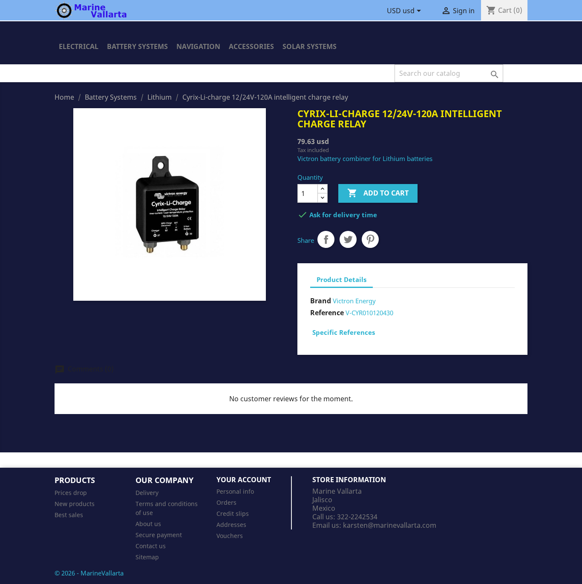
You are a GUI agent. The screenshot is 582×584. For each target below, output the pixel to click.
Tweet (348, 239)
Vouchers (229, 536)
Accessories (251, 46)
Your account (243, 479)
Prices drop (71, 493)
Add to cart (378, 193)
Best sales (69, 515)
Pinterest (370, 239)
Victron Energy (354, 300)
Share (325, 239)
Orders (226, 502)
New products (75, 504)
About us (148, 524)
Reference (327, 312)
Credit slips (232, 513)
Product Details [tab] (341, 279)
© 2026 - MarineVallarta (89, 573)
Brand (320, 300)
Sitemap (147, 557)
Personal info (235, 491)
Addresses (231, 525)
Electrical (78, 46)
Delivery (146, 493)
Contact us (150, 546)
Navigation (198, 46)
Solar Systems (309, 46)
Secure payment (158, 535)
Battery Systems (137, 46)
